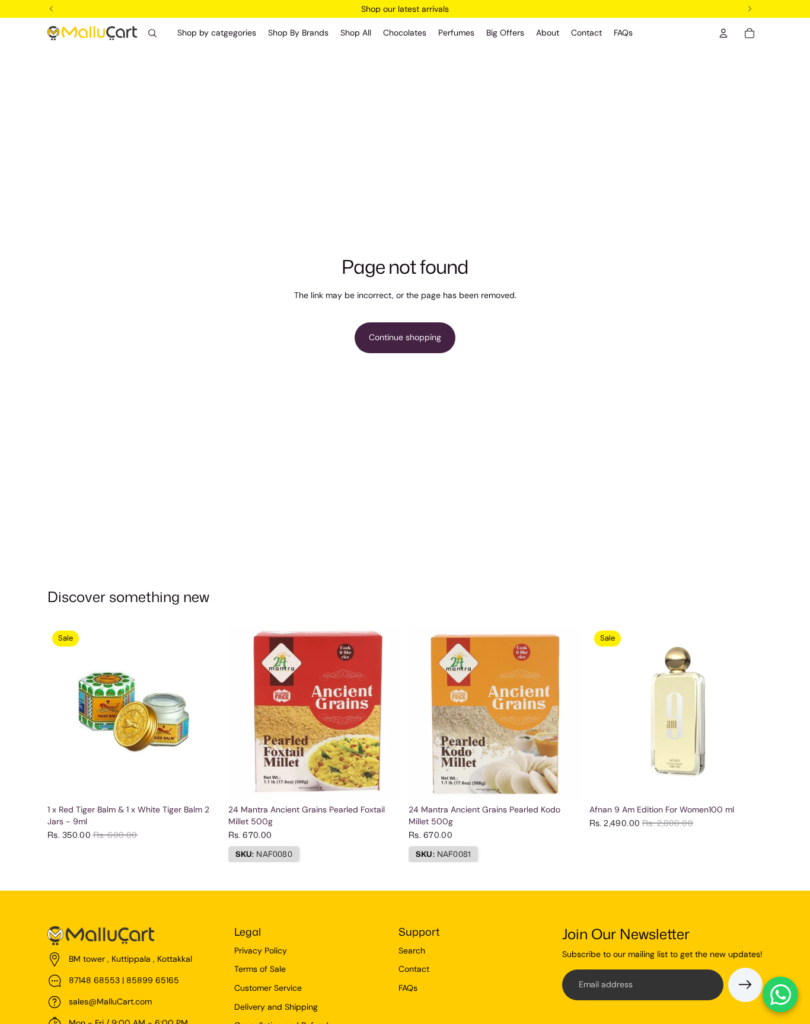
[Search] (152, 33)
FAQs (407, 988)
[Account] (723, 33)
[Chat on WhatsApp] (780, 994)
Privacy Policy (260, 950)
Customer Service (268, 988)
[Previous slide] (607, 713)
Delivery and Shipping (276, 1006)
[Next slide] (745, 713)
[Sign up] (745, 985)
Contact (413, 969)
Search (411, 950)
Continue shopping (405, 337)
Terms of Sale (260, 969)
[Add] (202, 781)
